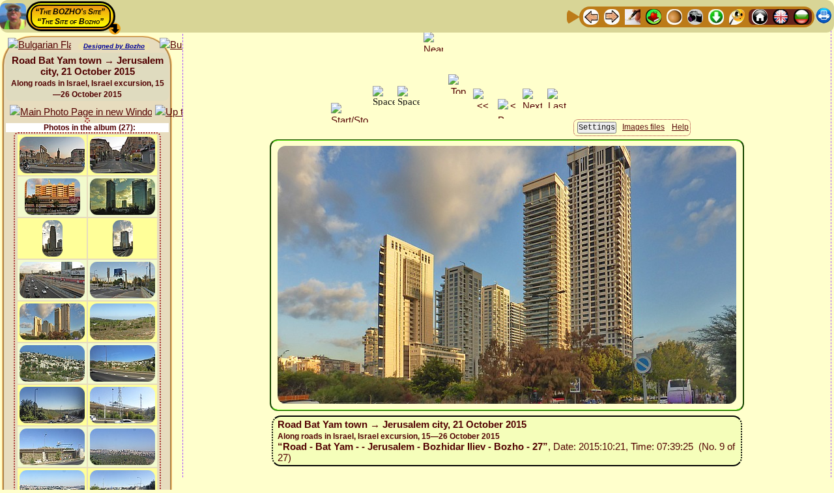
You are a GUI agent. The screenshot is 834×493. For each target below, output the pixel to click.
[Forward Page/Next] (612, 15)
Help (680, 127)
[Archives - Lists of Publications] (632, 15)
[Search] (737, 15)
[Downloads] (716, 15)
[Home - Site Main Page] (760, 15)
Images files (643, 127)
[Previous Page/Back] (591, 15)
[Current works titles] (674, 15)
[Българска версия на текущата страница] (39, 45)
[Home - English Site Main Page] (780, 15)
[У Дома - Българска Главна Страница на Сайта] (801, 15)
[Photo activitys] (695, 15)
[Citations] (653, 15)
